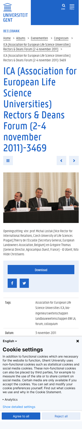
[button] (72, 6)
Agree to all (21, 416)
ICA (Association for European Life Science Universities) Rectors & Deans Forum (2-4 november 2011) (37, 46)
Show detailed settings (19, 407)
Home (7, 38)
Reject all (61, 416)
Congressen (61, 38)
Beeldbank (11, 31)
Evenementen (39, 38)
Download (41, 269)
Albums (20, 38)
